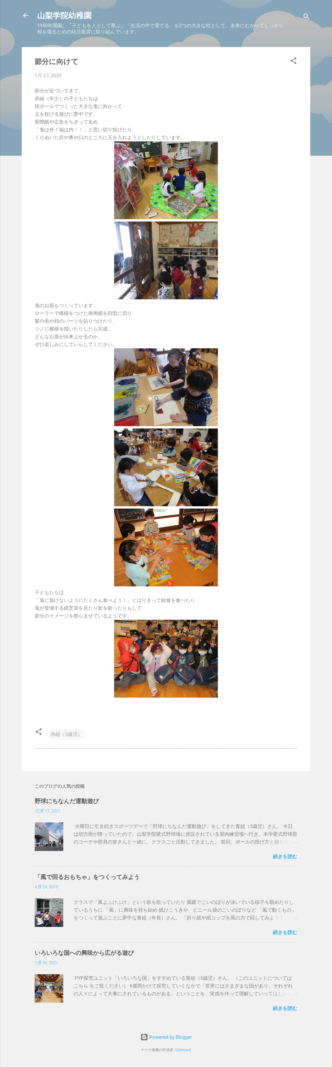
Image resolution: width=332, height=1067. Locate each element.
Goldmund (183, 1050)
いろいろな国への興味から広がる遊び (84, 952)
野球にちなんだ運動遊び (67, 800)
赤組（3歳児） (66, 734)
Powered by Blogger (170, 1037)
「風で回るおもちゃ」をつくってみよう (87, 876)
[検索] (306, 18)
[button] (293, 62)
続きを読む (285, 856)
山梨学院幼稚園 (64, 15)
